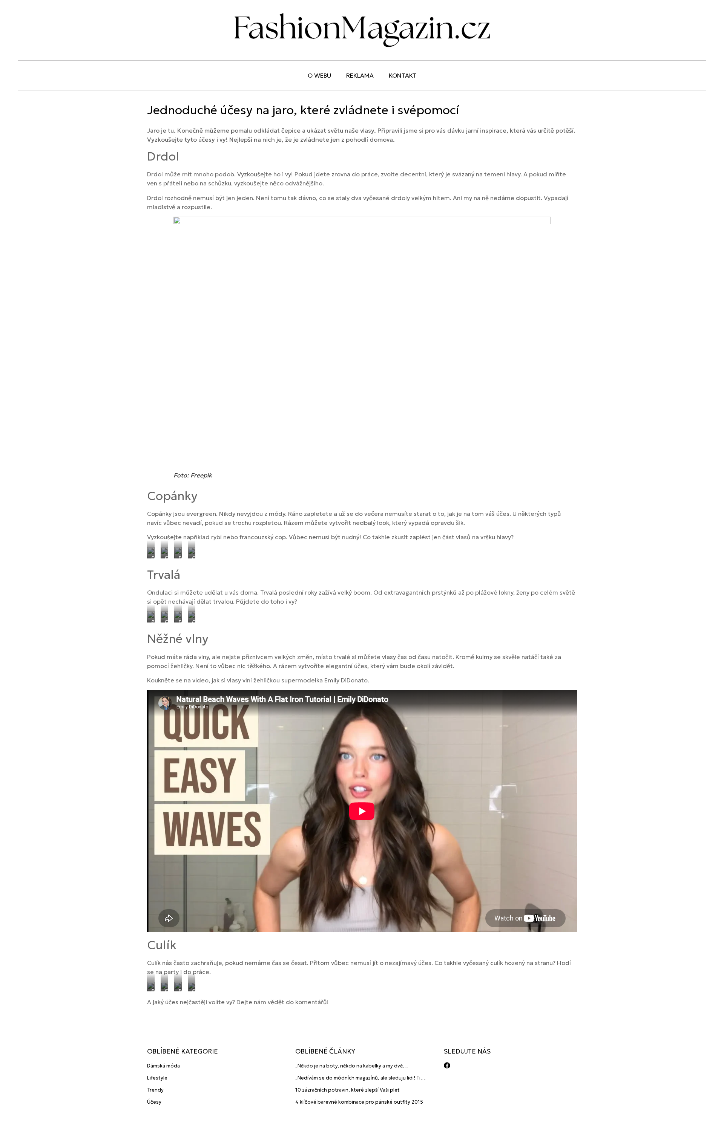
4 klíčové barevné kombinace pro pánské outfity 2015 (359, 1102)
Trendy (155, 1090)
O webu (319, 75)
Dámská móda (163, 1066)
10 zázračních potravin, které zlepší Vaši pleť (347, 1090)
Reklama (360, 75)
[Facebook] (447, 1065)
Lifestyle (157, 1078)
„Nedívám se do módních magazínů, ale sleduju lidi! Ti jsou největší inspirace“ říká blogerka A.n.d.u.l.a (357, 1078)
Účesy (154, 1102)
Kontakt (403, 75)
